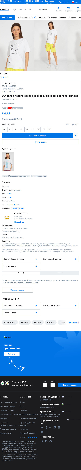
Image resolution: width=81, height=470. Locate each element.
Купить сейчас (40, 142)
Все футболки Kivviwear (14, 259)
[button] (76, 135)
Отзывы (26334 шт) (28, 433)
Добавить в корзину (37, 136)
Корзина (78, 11)
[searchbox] (27, 17)
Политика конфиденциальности (9, 424)
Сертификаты (5, 433)
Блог (22, 406)
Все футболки (10, 266)
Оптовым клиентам (28, 419)
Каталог (9, 17)
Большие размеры (10, 322)
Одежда (41, 17)
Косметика (52, 17)
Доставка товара (7, 406)
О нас (22, 402)
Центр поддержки (11, 313)
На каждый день (13, 204)
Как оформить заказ (51, 305)
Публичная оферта (8, 429)
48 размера (37, 322)
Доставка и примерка (13, 305)
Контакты (24, 429)
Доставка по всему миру (49, 2)
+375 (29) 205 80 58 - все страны (33, 2)
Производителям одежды (27, 424)
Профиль (59, 11)
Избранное (68, 11)
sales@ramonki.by (47, 407)
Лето (9, 197)
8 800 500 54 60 (47, 400)
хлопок (21, 208)
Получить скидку (70, 385)
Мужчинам (17, 10)
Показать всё (74, 322)
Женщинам (4, 10)
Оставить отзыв (17, 290)
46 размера (24, 322)
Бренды (63, 17)
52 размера (63, 322)
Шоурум (23, 410)
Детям (28, 10)
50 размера (50, 322)
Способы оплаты (7, 410)
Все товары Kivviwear (52, 259)
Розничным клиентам (29, 415)
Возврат (3, 419)
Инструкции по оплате (10, 415)
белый (9, 194)
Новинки (72, 17)
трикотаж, (14, 208)
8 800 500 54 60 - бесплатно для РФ (10, 2)
